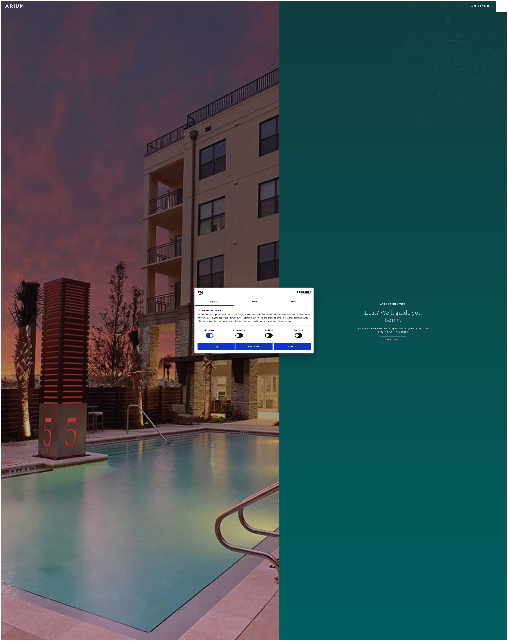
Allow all (292, 346)
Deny (216, 346)
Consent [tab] (214, 302)
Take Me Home (391, 340)
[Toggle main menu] (502, 6)
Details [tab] (254, 301)
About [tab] (294, 301)
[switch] (239, 335)
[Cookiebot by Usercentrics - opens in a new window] (299, 293)
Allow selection (254, 346)
